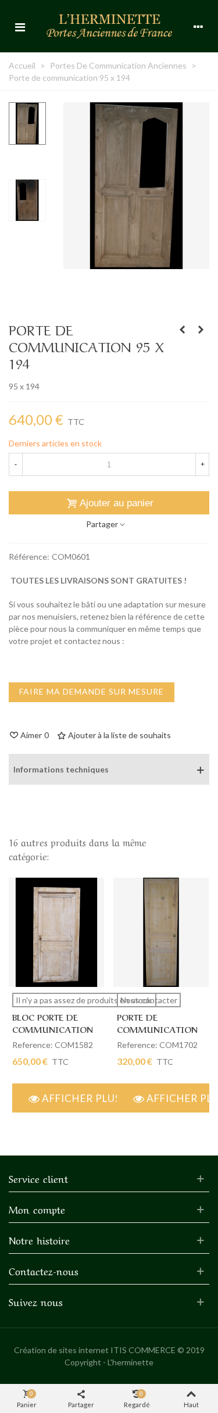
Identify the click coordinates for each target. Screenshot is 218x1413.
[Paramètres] (198, 26)
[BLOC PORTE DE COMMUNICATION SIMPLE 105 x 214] (56, 932)
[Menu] (20, 26)
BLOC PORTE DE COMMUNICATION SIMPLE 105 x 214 (52, 1029)
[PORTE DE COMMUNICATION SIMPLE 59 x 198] (161, 932)
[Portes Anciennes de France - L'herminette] (109, 26)
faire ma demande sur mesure (91, 691)
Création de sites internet (61, 1350)
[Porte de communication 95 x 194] (136, 263)
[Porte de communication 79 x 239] (182, 329)
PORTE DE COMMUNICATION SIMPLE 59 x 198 (157, 1029)
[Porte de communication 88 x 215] (200, 329)
